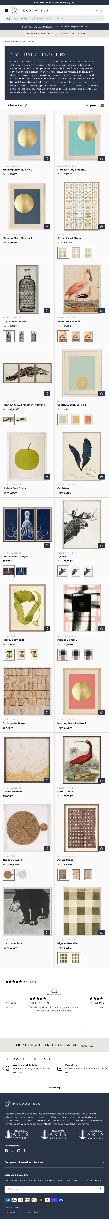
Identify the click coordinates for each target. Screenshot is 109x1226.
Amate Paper (65, 860)
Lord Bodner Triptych (15, 556)
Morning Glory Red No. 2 (71, 723)
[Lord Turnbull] (81, 759)
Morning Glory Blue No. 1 (17, 238)
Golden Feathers (12, 791)
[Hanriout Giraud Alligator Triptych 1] (27, 373)
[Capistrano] (81, 456)
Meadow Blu (16, 1208)
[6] (88, 419)
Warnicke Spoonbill (68, 321)
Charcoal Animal (13, 943)
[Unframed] (88, 252)
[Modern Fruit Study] (27, 456)
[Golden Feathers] (27, 759)
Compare (90, 105)
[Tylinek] (81, 524)
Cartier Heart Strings (69, 238)
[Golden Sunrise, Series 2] (81, 373)
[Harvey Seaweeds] (27, 608)
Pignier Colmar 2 (67, 640)
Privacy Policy (11, 1212)
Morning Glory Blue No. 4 (72, 169)
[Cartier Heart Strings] (81, 206)
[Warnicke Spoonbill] (81, 289)
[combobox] (54, 18)
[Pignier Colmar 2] (81, 608)
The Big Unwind (12, 860)
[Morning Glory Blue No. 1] (27, 206)
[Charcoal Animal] (27, 911)
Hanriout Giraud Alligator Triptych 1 (24, 405)
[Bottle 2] (21, 336)
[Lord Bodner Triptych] (27, 524)
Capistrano (63, 488)
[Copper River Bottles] (27, 289)
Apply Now (87, 1046)
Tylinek (61, 556)
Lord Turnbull (65, 791)
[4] (75, 419)
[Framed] (75, 958)
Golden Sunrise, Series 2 (71, 405)
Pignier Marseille (67, 943)
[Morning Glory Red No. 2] (81, 691)
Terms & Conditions (29, 1212)
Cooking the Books (14, 723)
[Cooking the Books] (27, 691)
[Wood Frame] (75, 252)
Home (7, 41)
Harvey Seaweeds (13, 640)
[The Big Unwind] (27, 828)
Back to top (55, 1087)
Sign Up (71, 2)
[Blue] (21, 571)
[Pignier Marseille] (81, 911)
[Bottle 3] (33, 336)
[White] (21, 874)
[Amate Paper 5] (88, 874)
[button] (103, 10)
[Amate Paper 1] (75, 874)
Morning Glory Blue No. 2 (17, 169)
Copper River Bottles (15, 321)
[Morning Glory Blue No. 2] (27, 138)
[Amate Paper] (81, 828)
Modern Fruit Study (14, 488)
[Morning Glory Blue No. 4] (81, 138)
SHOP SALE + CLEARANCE (39, 33)
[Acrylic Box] (88, 336)
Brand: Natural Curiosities (23, 41)
